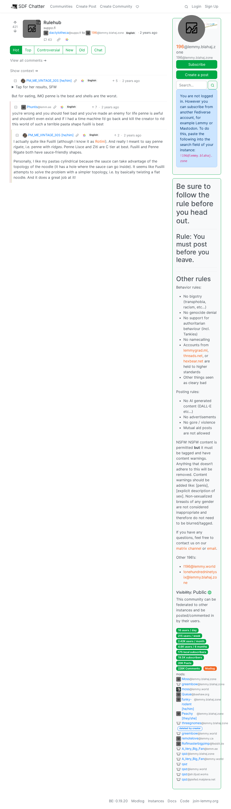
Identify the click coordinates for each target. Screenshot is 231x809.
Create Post (86, 6)
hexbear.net (193, 361)
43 (50, 39)
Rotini (100, 141)
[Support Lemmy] (137, 6)
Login (196, 6)
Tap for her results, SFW (36, 87)
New (69, 50)
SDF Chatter (31, 6)
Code (184, 801)
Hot (16, 50)
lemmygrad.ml (195, 350)
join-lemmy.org (205, 801)
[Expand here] (32, 29)
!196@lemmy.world (199, 566)
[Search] (186, 6)
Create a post (196, 74)
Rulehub (52, 22)
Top (28, 50)
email (211, 548)
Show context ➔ (24, 70)
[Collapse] (15, 80)
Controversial (48, 50)
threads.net (193, 355)
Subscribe (196, 64)
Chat (98, 50)
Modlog (210, 668)
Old (82, 50)
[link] (58, 39)
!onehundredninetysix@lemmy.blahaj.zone (200, 577)
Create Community (116, 6)
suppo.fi (49, 28)
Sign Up (211, 6)
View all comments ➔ (28, 60)
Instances (156, 801)
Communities (61, 6)
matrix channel (188, 548)
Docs (172, 801)
